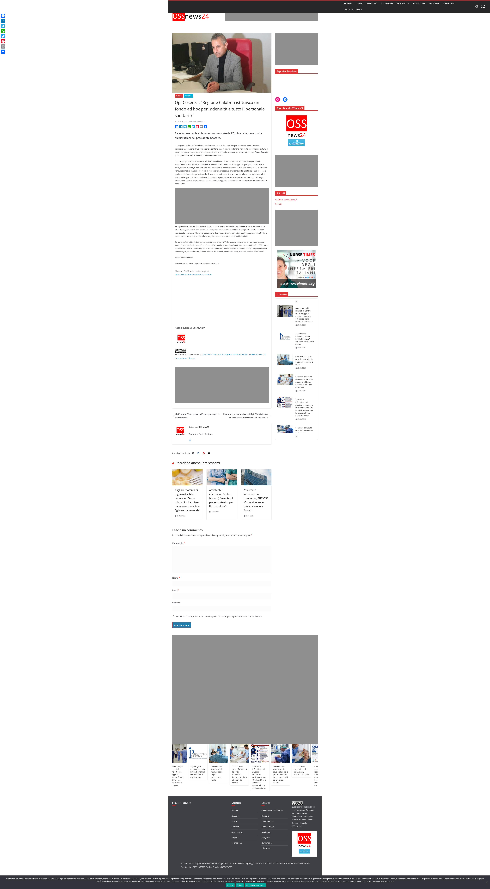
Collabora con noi (352, 9)
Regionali (401, 3)
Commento (178, 543)
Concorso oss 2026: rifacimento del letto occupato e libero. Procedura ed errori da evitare (304, 333)
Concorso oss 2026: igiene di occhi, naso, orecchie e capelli (304, 407)
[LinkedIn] (3, 20)
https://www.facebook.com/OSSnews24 (193, 274)
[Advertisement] (271, 15)
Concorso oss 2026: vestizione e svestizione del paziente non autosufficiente (297, 771)
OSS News (347, 3)
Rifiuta (239, 885)
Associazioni (387, 3)
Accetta (230, 885)
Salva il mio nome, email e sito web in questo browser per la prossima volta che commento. (219, 616)
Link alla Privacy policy (255, 885)
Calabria (179, 96)
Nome (176, 577)
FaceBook (265, 832)
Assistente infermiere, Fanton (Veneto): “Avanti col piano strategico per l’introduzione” (221, 498)
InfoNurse (434, 3)
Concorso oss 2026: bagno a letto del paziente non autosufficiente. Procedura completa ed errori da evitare (304, 429)
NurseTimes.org (240, 863)
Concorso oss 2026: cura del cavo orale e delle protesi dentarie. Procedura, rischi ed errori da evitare (304, 386)
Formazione (419, 3)
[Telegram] (3, 26)
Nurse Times (449, 3)
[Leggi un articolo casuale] (483, 7)
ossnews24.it (187, 863)
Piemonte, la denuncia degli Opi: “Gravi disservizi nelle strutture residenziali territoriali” (245, 416)
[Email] (3, 46)
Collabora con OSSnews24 (286, 199)
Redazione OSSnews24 (196, 122)
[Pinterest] (3, 41)
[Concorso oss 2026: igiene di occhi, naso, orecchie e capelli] (285, 408)
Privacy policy (267, 821)
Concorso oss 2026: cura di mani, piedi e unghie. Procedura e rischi (304, 312)
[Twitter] (3, 36)
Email (175, 590)
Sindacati (371, 3)
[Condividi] (3, 51)
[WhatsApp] (3, 31)
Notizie (234, 810)
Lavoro (359, 3)
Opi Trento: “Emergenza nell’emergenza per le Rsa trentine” (197, 416)
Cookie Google (267, 826)
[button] (407, 3)
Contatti (278, 204)
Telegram (265, 837)
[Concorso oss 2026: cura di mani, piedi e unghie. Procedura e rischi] (285, 311)
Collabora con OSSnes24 (272, 810)
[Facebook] (3, 15)
